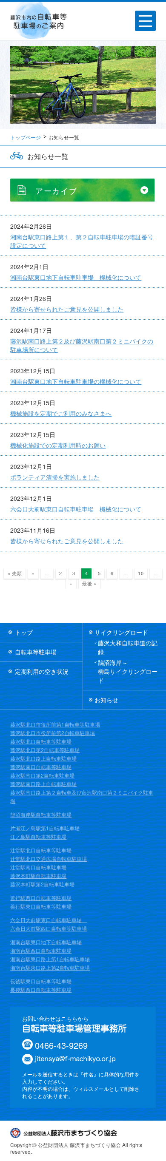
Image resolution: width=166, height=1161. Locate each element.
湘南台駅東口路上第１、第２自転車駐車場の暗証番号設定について (81, 241)
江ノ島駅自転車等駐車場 (38, 836)
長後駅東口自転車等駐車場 (41, 981)
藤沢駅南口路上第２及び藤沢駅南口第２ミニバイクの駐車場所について (81, 345)
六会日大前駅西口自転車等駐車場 (48, 928)
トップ (24, 632)
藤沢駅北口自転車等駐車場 (41, 741)
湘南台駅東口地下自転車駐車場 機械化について (75, 277)
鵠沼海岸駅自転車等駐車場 (41, 814)
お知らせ (106, 699)
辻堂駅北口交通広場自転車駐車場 (48, 858)
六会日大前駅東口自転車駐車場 (48, 919)
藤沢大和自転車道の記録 (127, 647)
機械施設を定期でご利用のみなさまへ (61, 413)
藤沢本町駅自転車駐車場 (38, 875)
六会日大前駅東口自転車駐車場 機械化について (75, 509)
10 (140, 573)
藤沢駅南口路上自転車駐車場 (43, 783)
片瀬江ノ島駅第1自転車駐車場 (45, 828)
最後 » (89, 583)
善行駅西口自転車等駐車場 (41, 897)
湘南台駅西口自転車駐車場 (41, 950)
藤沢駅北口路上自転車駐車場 (43, 758)
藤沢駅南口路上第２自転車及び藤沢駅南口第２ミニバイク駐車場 (81, 796)
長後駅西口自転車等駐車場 (41, 989)
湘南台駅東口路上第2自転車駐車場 (50, 967)
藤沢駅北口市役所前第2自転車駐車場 (52, 732)
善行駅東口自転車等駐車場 (41, 906)
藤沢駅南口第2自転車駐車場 (42, 775)
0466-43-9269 (61, 1045)
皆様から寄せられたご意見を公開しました (66, 309)
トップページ (25, 137)
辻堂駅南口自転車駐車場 (38, 867)
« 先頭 (15, 573)
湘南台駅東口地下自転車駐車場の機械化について (75, 381)
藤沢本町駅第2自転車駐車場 (42, 884)
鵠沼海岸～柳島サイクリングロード (127, 671)
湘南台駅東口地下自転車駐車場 (46, 941)
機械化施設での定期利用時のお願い (58, 445)
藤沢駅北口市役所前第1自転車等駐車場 (55, 724)
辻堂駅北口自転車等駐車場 (41, 850)
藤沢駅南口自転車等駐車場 (41, 766)
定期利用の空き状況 (42, 671)
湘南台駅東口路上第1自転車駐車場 (50, 958)
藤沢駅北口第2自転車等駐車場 (45, 749)
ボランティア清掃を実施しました (55, 477)
